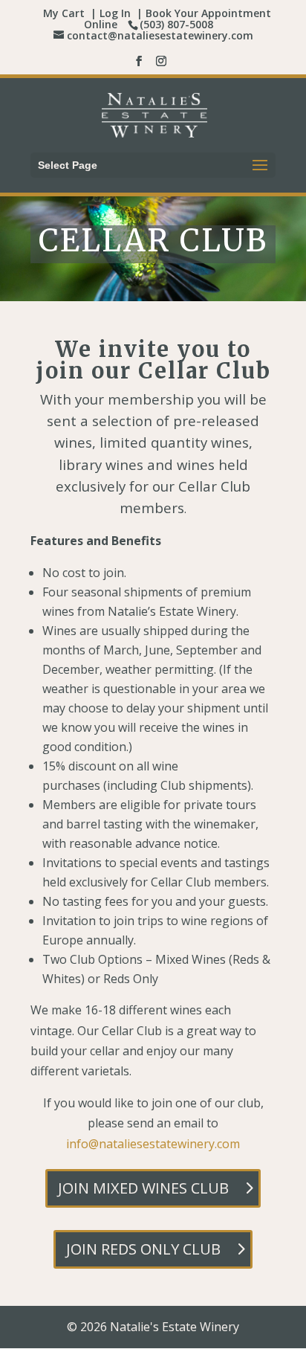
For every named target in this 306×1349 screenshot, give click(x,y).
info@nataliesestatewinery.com (153, 1144)
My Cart (64, 13)
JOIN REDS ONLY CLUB (143, 1249)
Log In (115, 13)
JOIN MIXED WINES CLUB (143, 1188)
